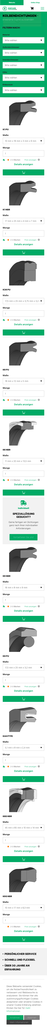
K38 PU (6, 289)
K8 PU (6, 656)
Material (6, 35)
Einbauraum (8, 85)
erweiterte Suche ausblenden (18, 19)
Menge (6, 147)
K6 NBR (6, 576)
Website (12, 2)
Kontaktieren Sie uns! (23, 537)
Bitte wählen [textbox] (11, 40)
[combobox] (23, 40)
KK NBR (6, 449)
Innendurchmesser (10, 60)
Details (23, 164)
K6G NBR (7, 896)
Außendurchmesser (11, 47)
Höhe (5, 72)
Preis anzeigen (31, 160)
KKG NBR (7, 816)
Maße (6, 135)
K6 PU (6, 369)
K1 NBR (6, 209)
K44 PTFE (8, 736)
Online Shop (35, 2)
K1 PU (6, 129)
